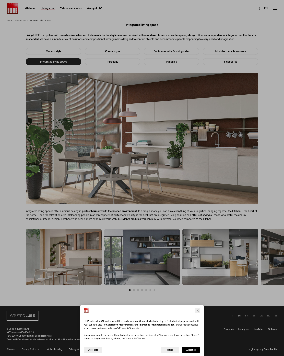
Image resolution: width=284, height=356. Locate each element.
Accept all (191, 350)
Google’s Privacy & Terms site (125, 328)
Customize (93, 350)
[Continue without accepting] (197, 310)
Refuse (170, 350)
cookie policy (96, 328)
